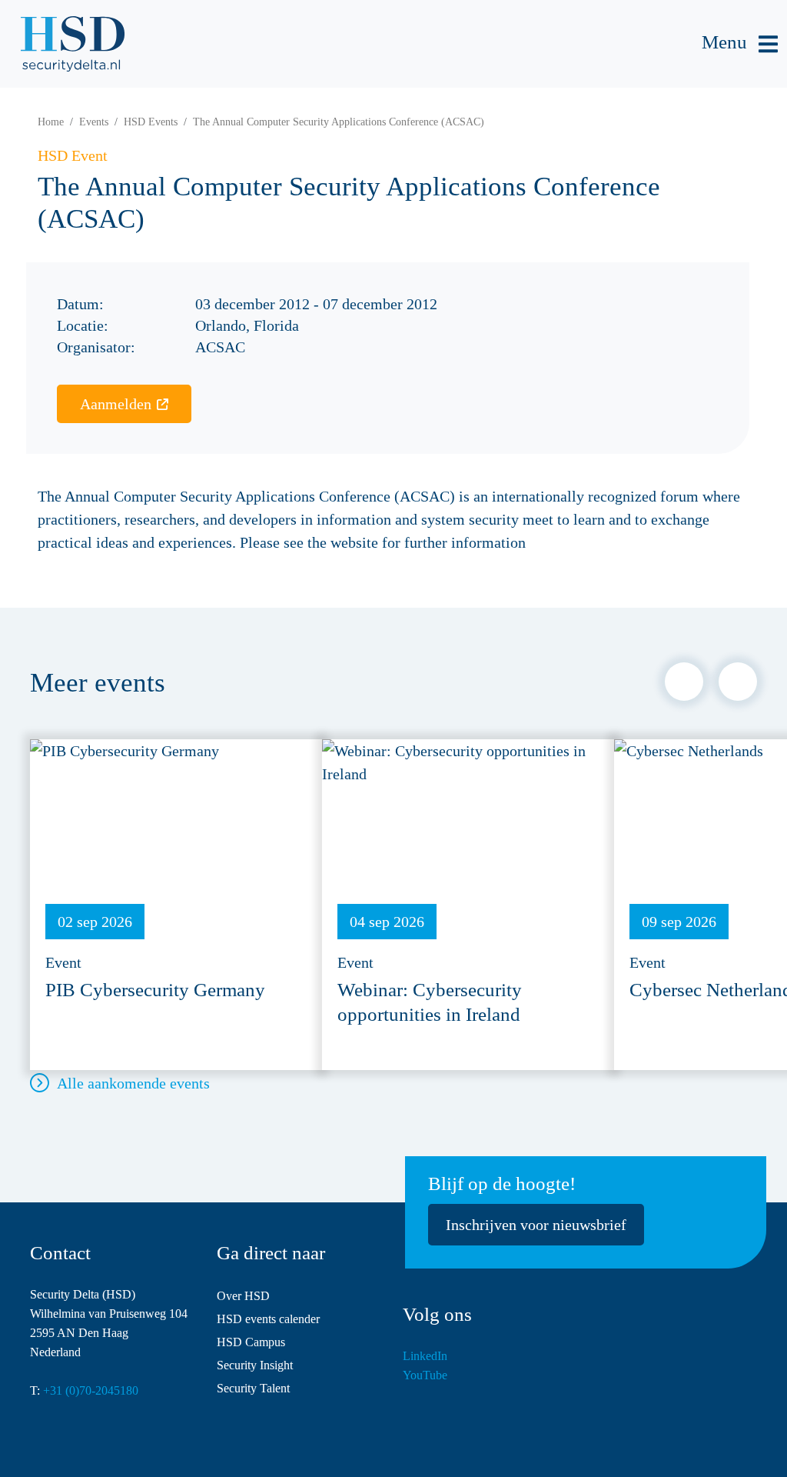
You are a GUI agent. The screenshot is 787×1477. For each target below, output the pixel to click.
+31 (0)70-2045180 (90, 1390)
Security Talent (253, 1388)
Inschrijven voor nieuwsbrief (536, 1224)
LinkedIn (425, 1355)
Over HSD (243, 1295)
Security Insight (255, 1365)
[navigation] (740, 44)
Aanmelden (115, 403)
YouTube (425, 1375)
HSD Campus (251, 1342)
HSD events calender (268, 1318)
